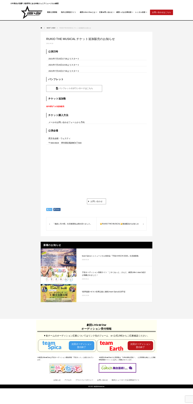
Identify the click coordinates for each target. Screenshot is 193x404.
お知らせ (57, 380)
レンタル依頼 (140, 12)
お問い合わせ (96, 201)
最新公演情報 (52, 12)
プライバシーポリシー (84, 380)
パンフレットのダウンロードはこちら (76, 88)
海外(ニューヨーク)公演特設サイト (126, 380)
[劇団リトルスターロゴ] (32, 12)
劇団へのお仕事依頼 (123, 12)
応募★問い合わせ (106, 12)
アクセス (68, 380)
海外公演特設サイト (68, 12)
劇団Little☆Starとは (87, 12)
